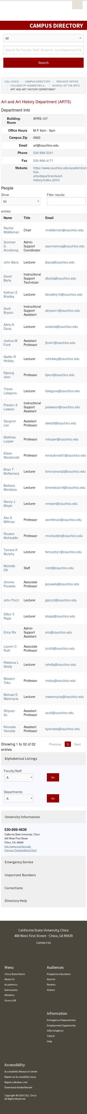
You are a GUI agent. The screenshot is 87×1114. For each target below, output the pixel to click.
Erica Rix (10, 632)
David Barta (8, 278)
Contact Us (43, 943)
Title (27, 217)
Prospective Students (58, 974)
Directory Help (16, 900)
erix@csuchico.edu (58, 632)
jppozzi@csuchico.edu (61, 600)
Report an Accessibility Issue (20, 1076)
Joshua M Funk (10, 342)
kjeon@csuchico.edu (60, 375)
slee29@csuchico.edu (60, 423)
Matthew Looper (10, 439)
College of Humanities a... (28, 85)
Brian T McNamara (11, 471)
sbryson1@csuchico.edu (62, 310)
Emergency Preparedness (61, 1020)
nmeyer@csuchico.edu (61, 503)
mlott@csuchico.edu (59, 568)
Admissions (11, 990)
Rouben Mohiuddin (11, 535)
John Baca (11, 262)
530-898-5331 (43, 152)
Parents (51, 984)
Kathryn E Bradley (10, 294)
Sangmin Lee (10, 423)
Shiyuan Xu (9, 712)
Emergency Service (19, 862)
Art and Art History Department (33, 89)
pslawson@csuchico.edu (62, 407)
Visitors (51, 990)
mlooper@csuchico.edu (62, 439)
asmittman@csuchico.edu (63, 519)
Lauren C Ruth (10, 648)
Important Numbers (20, 875)
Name (8, 217)
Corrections (14, 888)
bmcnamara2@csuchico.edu (65, 471)
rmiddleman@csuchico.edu (64, 230)
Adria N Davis (9, 326)
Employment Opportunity (61, 1025)
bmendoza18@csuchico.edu (65, 487)
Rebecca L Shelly (11, 664)
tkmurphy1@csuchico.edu (63, 552)
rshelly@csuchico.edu (60, 664)
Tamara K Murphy (10, 552)
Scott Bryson (8, 310)
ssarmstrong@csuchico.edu (65, 246)
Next (77, 744)
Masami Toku (9, 680)
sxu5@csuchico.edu (59, 712)
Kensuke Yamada (10, 728)
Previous (55, 744)
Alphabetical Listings (21, 758)
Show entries (6, 202)
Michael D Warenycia (11, 696)
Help (49, 1041)
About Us (9, 979)
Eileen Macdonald (11, 455)
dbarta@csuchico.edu (60, 278)
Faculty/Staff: (13, 771)
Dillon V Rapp (9, 616)
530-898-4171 (43, 160)
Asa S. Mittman (9, 519)
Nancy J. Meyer (10, 503)
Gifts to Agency (55, 1030)
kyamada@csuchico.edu (62, 729)
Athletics (9, 995)
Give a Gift (10, 1000)
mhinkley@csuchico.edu (62, 358)
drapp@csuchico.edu (60, 616)
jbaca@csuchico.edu (60, 262)
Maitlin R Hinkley (10, 358)
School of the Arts (66, 85)
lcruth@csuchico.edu (60, 648)
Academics (10, 984)
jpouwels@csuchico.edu (62, 584)
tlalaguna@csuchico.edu (62, 391)
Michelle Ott (9, 568)
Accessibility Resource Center (20, 1071)
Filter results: (56, 194)
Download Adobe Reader (18, 1087)
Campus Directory (37, 81)
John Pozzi (11, 600)
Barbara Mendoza (10, 487)
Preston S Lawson (10, 407)
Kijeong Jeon (9, 375)
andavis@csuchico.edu (61, 326)
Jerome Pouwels (9, 584)
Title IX (50, 1036)
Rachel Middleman (11, 230)
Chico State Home (14, 974)
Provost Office (67, 81)
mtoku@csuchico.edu (60, 680)
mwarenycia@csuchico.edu (64, 696)
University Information (22, 817)
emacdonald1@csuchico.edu (65, 455)
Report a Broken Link (15, 1082)
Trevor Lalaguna (10, 391)
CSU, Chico (11, 81)
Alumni (51, 979)
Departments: (13, 792)
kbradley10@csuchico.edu (64, 294)
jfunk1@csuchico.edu (60, 342)
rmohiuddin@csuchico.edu (64, 535)
